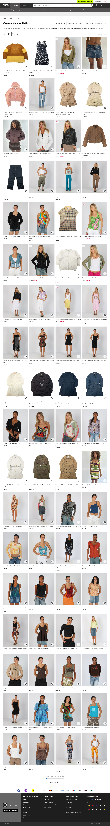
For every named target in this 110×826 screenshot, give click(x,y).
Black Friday (69, 807)
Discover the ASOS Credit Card (73, 812)
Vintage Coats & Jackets (74, 23)
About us (46, 799)
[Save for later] (26, 67)
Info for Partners (69, 810)
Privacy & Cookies (92, 824)
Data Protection (27, 815)
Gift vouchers (69, 802)
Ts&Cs (99, 824)
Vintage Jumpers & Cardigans (93, 23)
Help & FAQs (98, 1)
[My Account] (96, 5)
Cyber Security (48, 810)
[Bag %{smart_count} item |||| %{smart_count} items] (105, 5)
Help (24, 799)
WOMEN (15, 5)
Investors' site (47, 807)
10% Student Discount (28, 810)
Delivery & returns (27, 804)
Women (11, 18)
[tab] (5, 10)
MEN (25, 5)
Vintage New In (60, 23)
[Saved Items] (101, 5)
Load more (55, 782)
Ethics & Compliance (28, 817)
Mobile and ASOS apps (71, 799)
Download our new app (85, 1)
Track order (26, 802)
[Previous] (53, 23)
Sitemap (25, 812)
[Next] (105, 23)
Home (4, 18)
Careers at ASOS (48, 802)
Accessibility (104, 824)
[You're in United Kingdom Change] (105, 1)
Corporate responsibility (50, 804)
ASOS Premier (26, 807)
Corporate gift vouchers (71, 804)
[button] (89, 805)
